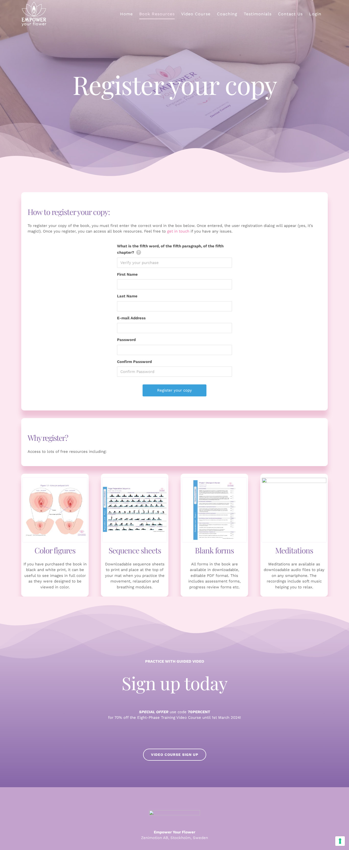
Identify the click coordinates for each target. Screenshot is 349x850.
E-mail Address (131, 318)
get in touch (178, 231)
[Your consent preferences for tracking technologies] (340, 841)
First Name (127, 274)
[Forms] (214, 479)
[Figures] (55, 479)
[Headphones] (294, 479)
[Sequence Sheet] (134, 479)
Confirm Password (134, 361)
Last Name (127, 296)
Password (126, 339)
